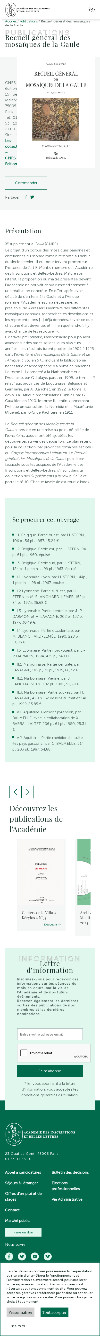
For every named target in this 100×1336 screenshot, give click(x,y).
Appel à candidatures (23, 1172)
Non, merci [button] (18, 1326)
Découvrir (50, 924)
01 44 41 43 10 (18, 1159)
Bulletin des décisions (70, 1172)
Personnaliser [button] (20, 1312)
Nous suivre (15, 1244)
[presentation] (15, 792)
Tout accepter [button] (54, 1312)
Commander (26, 183)
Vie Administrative (67, 1199)
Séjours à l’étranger (21, 1183)
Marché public (17, 1220)
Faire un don (23, 1232)
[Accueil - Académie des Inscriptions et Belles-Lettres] (40, 1135)
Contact (12, 1210)
